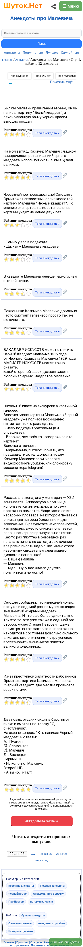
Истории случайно (20, 931)
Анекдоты (12, 52)
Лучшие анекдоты (33, 915)
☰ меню (70, 6)
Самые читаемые (20, 923)
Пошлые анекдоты (52, 885)
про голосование (69, 75)
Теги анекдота (46, 133)
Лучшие (52, 52)
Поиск (42, 43)
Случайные (70, 52)
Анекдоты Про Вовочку (48, 893)
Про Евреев (16, 901)
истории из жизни (41, 901)
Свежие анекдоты (65, 942)
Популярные (33, 52)
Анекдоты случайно (51, 923)
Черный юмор (17, 893)
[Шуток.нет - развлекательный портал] (23, 10)
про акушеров (19, 75)
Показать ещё (61, 82)
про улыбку (43, 75)
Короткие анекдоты (21, 885)
